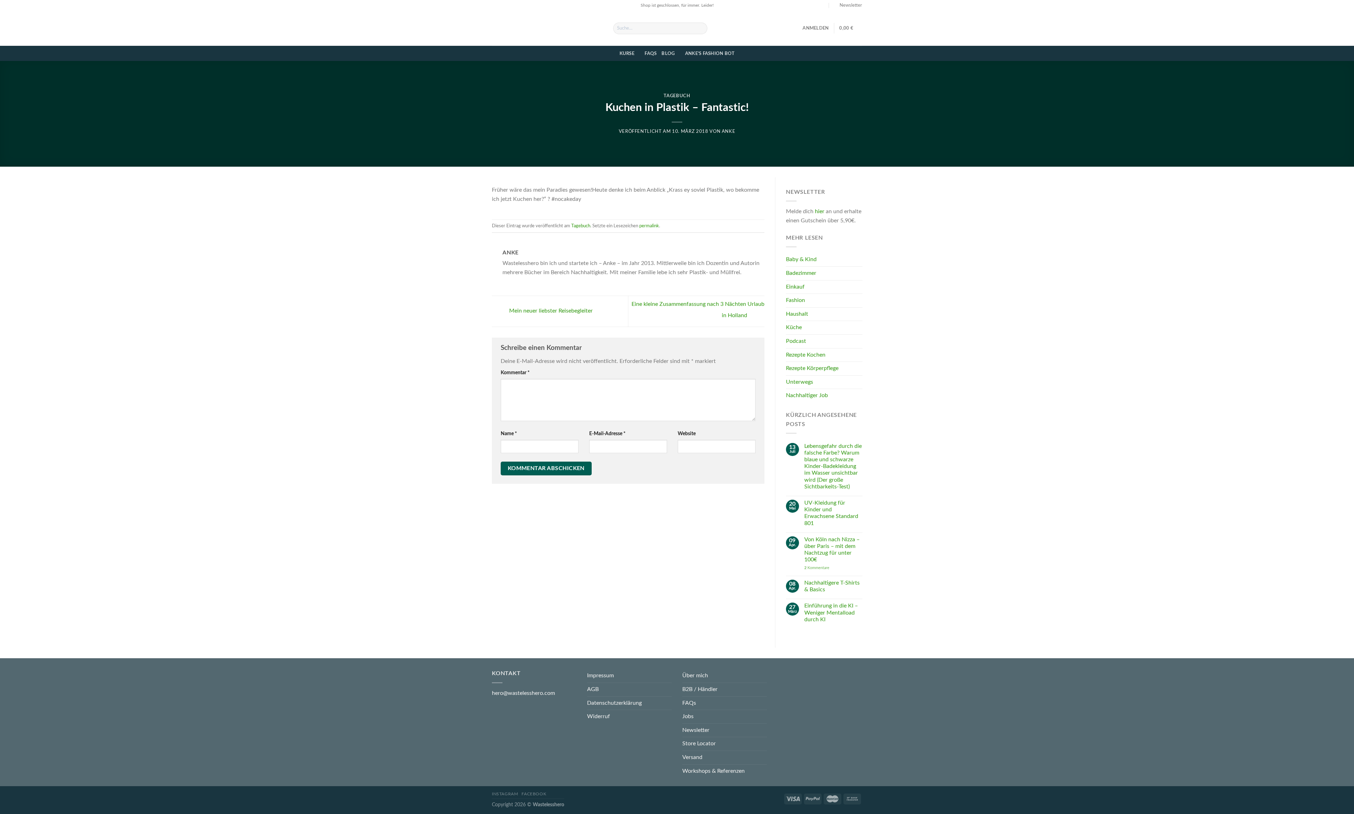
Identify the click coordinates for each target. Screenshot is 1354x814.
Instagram (505, 794)
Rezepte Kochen (805, 355)
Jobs (688, 716)
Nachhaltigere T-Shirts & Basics (831, 586)
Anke (729, 131)
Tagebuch (677, 96)
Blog (668, 53)
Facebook (534, 794)
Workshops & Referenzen (713, 771)
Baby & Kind (801, 260)
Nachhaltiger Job (807, 396)
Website (687, 433)
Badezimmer (801, 273)
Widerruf (598, 716)
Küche (794, 328)
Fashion (795, 300)
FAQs (651, 53)
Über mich (695, 675)
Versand (692, 757)
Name (509, 433)
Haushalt (797, 314)
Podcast (796, 341)
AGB (593, 689)
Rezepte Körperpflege (812, 368)
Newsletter (695, 730)
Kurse (627, 53)
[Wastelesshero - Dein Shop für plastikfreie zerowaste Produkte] (547, 28)
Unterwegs (799, 382)
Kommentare (816, 568)
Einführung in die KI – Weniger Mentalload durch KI (831, 612)
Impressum (600, 675)
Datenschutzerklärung (614, 703)
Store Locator (699, 743)
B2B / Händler (700, 689)
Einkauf (795, 287)
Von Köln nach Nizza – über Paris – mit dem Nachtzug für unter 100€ (831, 550)
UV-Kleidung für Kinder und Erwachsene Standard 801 (831, 513)
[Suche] (701, 29)
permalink (649, 226)
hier (819, 212)
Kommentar (515, 372)
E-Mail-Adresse (607, 433)
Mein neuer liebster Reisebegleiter (550, 311)
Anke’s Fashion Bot (710, 53)
